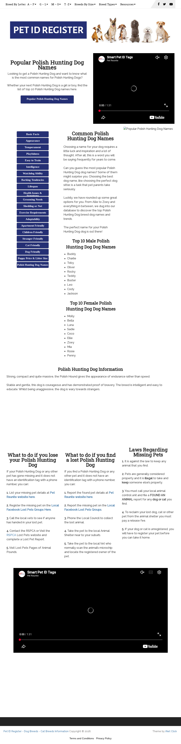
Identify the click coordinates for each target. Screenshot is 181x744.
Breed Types (107, 4)
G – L (43, 4)
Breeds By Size (84, 4)
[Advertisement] (48, 113)
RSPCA (11, 535)
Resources (127, 4)
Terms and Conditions (81, 738)
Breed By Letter (16, 4)
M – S (55, 4)
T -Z (66, 4)
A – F (30, 4)
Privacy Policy (104, 738)
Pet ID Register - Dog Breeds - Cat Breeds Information (36, 731)
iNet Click (171, 731)
